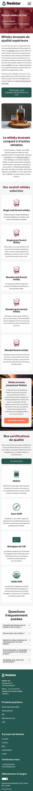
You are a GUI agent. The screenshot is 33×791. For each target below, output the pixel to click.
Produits (12, 21)
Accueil (4, 21)
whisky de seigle (22, 157)
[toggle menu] (29, 3)
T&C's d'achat (5, 785)
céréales (11, 51)
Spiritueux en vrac (10, 24)
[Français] (5, 779)
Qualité (4, 753)
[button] (16, 626)
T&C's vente (23, 783)
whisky (9, 65)
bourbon (8, 157)
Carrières (5, 742)
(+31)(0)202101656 (8, 764)
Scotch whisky (24, 24)
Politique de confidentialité (10, 783)
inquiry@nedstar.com (8, 766)
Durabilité (5, 739)
